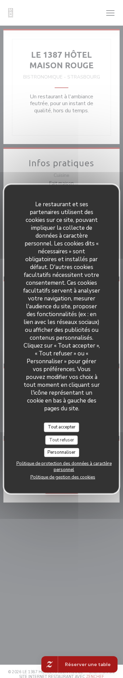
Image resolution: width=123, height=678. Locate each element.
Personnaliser (61, 452)
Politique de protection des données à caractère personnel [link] (64, 466)
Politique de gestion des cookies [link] (62, 477)
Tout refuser (61, 440)
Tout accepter (62, 427)
